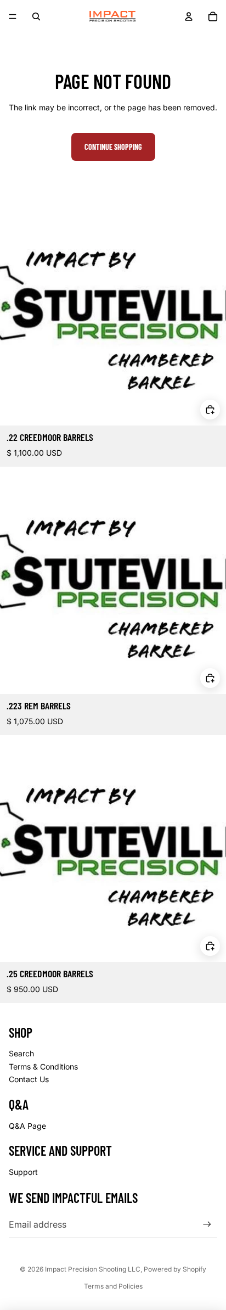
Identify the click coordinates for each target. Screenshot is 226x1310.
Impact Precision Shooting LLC (92, 1269)
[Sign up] (207, 1224)
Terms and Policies (113, 1286)
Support (23, 1172)
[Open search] (36, 16)
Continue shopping (113, 147)
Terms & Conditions (43, 1066)
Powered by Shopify (175, 1269)
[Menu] (12, 16)
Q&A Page (27, 1125)
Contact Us (29, 1079)
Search (21, 1053)
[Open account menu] (189, 16)
